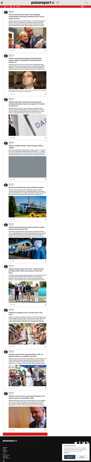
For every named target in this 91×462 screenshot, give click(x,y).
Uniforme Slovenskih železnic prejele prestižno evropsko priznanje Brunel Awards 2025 (36, 331)
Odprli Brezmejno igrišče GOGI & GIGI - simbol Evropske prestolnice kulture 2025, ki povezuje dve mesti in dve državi (45, 394)
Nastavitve (66, 452)
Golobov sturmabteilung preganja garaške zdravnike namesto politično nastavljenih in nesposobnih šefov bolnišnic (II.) (46, 79)
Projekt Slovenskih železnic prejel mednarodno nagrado (26, 269)
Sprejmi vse (69, 456)
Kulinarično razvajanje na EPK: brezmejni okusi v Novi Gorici (28, 456)
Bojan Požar (11, 11)
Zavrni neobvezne (81, 457)
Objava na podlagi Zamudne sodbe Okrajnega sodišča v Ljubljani (29, 206)
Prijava (86, 2)
